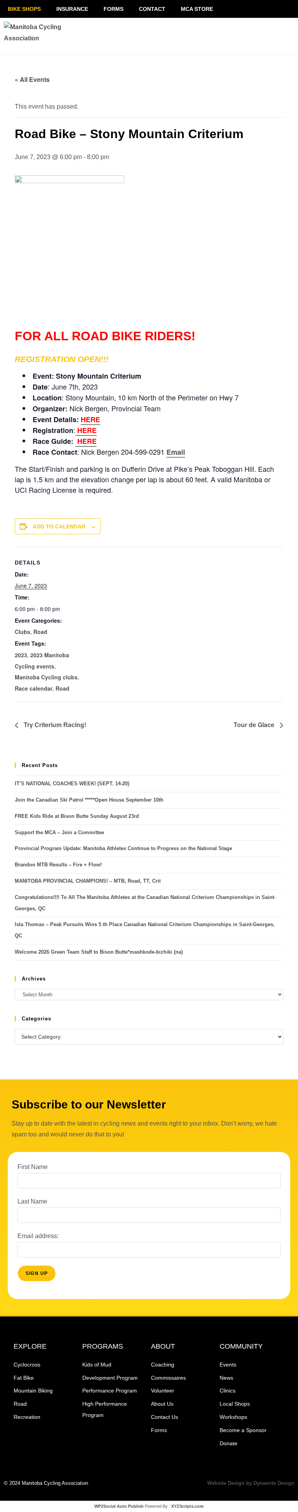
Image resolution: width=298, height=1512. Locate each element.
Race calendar (33, 688)
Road (40, 632)
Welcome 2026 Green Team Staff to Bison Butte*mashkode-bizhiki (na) (99, 952)
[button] (242, 36)
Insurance (72, 9)
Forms (113, 9)
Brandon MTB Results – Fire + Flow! (58, 865)
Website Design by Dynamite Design (250, 1483)
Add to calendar (59, 526)
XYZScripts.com (187, 1506)
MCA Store (197, 9)
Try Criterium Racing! (54, 724)
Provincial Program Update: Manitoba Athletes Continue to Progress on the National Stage (123, 848)
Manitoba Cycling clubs (46, 677)
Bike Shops (24, 9)
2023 (21, 655)
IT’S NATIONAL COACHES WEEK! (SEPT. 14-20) (72, 783)
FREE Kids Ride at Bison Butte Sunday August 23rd (77, 816)
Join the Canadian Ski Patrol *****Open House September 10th (89, 800)
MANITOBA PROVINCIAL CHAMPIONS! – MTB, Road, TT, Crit (88, 881)
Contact (152, 9)
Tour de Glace (255, 724)
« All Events (32, 79)
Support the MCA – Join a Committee (59, 832)
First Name (32, 1167)
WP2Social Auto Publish (119, 1506)
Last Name (32, 1201)
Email (175, 452)
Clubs (22, 632)
